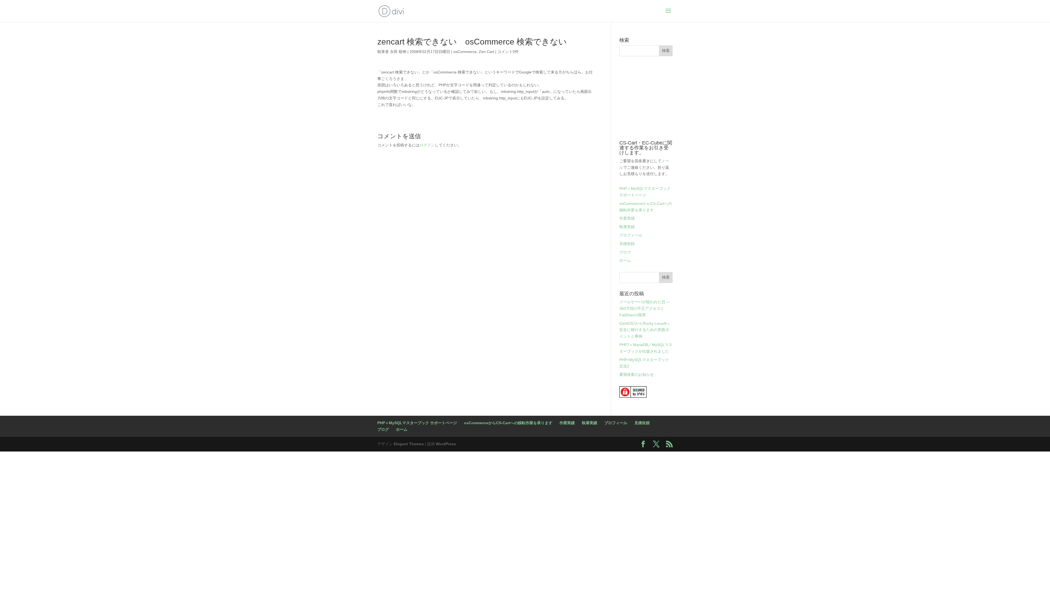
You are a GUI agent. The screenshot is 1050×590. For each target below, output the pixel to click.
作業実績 (627, 218)
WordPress (446, 444)
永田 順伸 (398, 51)
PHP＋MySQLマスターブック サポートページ (417, 423)
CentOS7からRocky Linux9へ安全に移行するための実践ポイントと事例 (644, 330)
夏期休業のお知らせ (636, 374)
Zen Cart (486, 51)
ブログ (625, 252)
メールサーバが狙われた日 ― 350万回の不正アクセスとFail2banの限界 (644, 308)
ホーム (625, 260)
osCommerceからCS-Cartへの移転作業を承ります (508, 423)
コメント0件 (508, 51)
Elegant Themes (409, 444)
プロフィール (630, 235)
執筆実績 (627, 227)
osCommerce (465, 51)
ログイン (427, 145)
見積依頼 (627, 243)
